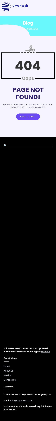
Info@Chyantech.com (21, 400)
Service (7, 375)
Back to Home (28, 117)
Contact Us (10, 380)
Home (7, 366)
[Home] (19, 29)
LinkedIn (45, 351)
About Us (8, 370)
